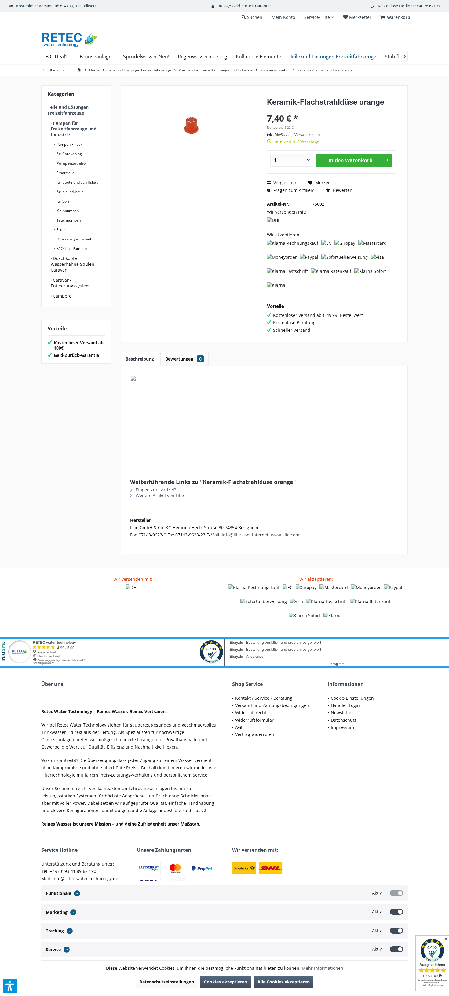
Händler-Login (345, 705)
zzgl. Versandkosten (303, 134)
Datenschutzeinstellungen (166, 982)
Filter (60, 229)
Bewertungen (183, 359)
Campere (61, 296)
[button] (10, 986)
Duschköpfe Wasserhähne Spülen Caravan (72, 264)
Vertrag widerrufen (254, 734)
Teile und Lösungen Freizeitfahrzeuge (68, 110)
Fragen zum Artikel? (293, 190)
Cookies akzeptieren (225, 982)
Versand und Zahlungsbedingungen (272, 705)
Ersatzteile (65, 172)
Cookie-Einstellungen (352, 698)
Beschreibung (140, 359)
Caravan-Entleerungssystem (70, 283)
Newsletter (342, 713)
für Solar (63, 201)
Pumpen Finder (69, 144)
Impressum (342, 727)
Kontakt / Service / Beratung (263, 698)
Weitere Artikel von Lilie (159, 495)
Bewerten (342, 190)
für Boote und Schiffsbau (77, 182)
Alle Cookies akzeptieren (283, 982)
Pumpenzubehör (71, 163)
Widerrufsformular (254, 720)
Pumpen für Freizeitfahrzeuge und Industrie (74, 128)
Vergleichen (285, 182)
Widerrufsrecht (250, 713)
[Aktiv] (396, 893)
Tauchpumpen (68, 220)
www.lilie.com (285, 535)
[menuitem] (396, 17)
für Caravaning (69, 153)
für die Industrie (69, 191)
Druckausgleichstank (74, 239)
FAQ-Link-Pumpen (71, 248)
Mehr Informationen (322, 968)
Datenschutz (343, 720)
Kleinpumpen (67, 210)
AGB (239, 727)
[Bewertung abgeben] (331, 110)
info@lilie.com (236, 535)
